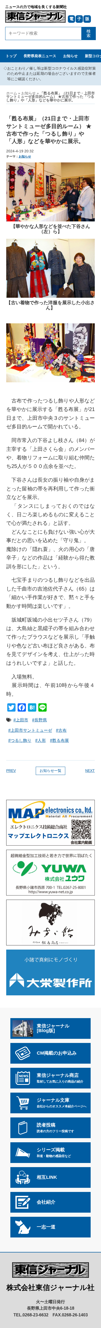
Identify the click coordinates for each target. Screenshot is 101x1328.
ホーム (11, 93)
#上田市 (20, 720)
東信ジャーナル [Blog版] (53, 1028)
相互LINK (47, 1177)
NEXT (90, 771)
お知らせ (70, 56)
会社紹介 (46, 1202)
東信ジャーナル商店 (60, 1078)
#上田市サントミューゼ (30, 730)
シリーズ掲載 (54, 1152)
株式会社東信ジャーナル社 (50, 1288)
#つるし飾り (19, 740)
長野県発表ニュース (40, 56)
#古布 (61, 730)
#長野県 (39, 720)
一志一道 (46, 1226)
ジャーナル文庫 (61, 1103)
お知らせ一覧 (50, 771)
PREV (11, 771)
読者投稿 (55, 1127)
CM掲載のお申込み (57, 1053)
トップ (11, 56)
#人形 (40, 740)
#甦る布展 (59, 740)
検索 (88, 33)
